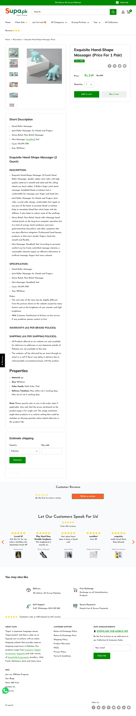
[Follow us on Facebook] (93, 707)
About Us (9, 691)
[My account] (123, 11)
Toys (95, 22)
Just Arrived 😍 (39, 22)
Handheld (31, 140)
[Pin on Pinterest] (114, 66)
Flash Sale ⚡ (21, 22)
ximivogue (79, 66)
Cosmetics (29, 650)
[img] (68, 523)
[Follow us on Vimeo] (119, 707)
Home (8, 22)
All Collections (111, 22)
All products (17, 39)
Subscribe (124, 3)
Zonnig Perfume (78, 22)
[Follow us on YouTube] (114, 707)
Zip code (45, 445)
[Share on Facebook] (109, 66)
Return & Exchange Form (65, 636)
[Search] (113, 12)
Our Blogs (9, 679)
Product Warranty (62, 644)
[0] (128, 12)
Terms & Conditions (62, 656)
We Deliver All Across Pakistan (68, 3)
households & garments (18, 657)
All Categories (57, 22)
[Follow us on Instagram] (103, 707)
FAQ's (56, 648)
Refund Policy (15, 473)
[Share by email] (125, 66)
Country (13, 445)
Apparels (21, 654)
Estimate (17, 460)
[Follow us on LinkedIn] (124, 707)
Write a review (87, 496)
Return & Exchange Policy (65, 631)
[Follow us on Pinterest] (108, 707)
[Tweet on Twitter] (120, 66)
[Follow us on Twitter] (98, 707)
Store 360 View (12, 683)
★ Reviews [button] (2, 360)
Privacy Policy (60, 652)
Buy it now (114, 94)
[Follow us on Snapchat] (129, 707)
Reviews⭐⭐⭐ (12, 31)
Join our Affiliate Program (17, 675)
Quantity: (78, 84)
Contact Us (10, 687)
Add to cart (86, 94)
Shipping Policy (60, 640)
